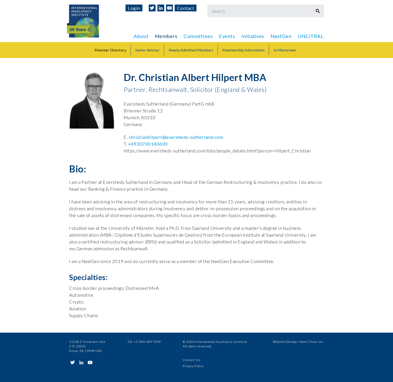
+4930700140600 (148, 144)
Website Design (285, 342)
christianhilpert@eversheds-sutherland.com (176, 137)
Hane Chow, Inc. (311, 342)
